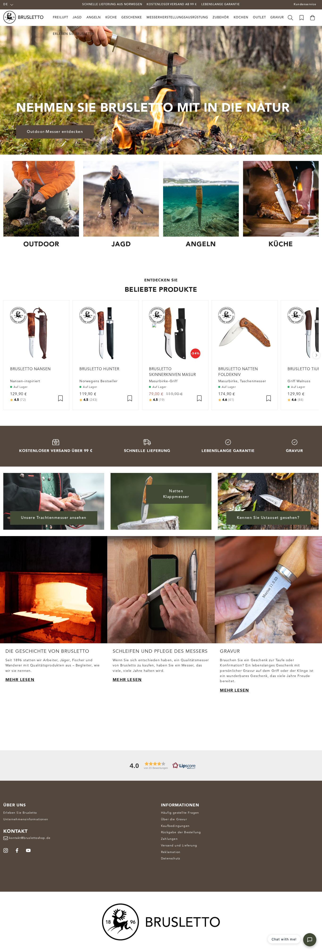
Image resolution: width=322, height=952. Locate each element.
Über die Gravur (174, 819)
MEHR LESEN (19, 679)
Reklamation (170, 852)
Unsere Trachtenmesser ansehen (54, 518)
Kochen (241, 17)
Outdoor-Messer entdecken (55, 132)
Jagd (77, 17)
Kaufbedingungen (175, 826)
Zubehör (221, 17)
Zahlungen (169, 839)
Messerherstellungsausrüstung (177, 17)
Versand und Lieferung (179, 845)
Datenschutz (170, 858)
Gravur (277, 17)
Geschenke (131, 17)
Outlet (259, 17)
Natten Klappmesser (176, 494)
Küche (111, 17)
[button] (161, 765)
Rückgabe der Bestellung (181, 832)
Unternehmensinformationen (25, 819)
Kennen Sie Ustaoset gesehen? (268, 518)
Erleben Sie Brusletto (74, 34)
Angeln (94, 17)
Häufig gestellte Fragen (180, 812)
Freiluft (60, 17)
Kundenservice (305, 4)
